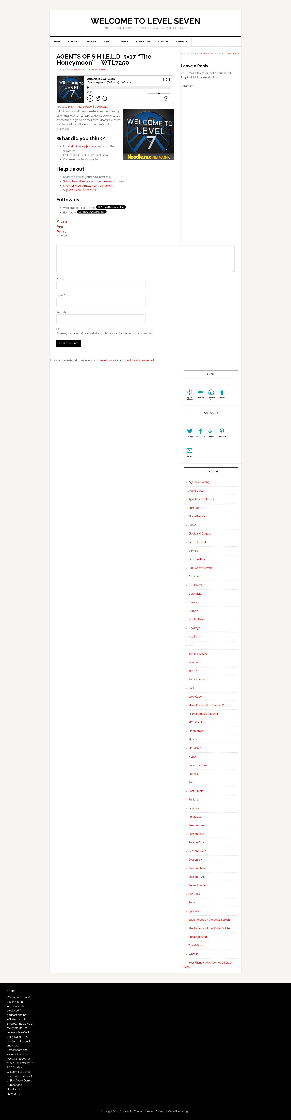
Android (222, 398)
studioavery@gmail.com (86, 146)
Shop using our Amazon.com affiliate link (88, 185)
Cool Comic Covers (200, 568)
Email (60, 295)
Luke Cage (195, 696)
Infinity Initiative (197, 653)
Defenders (194, 593)
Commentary (196, 559)
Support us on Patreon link (79, 190)
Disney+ (193, 610)
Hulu (191, 645)
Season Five (233, 53)
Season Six (195, 859)
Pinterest (222, 437)
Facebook (200, 437)
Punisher (193, 799)
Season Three (197, 868)
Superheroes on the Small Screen (209, 919)
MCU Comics (196, 722)
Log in (186, 1111)
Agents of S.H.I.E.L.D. (205, 53)
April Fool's (195, 507)
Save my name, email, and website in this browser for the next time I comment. (105, 333)
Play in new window (80, 106)
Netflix (192, 756)
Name (61, 278)
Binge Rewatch (197, 516)
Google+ (211, 437)
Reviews (193, 808)
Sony (191, 902)
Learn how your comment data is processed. (126, 360)
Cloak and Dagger (199, 533)
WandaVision (196, 945)
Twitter (190, 437)
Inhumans (194, 662)
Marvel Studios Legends (203, 713)
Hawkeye (194, 628)
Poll (190, 782)
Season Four (196, 833)
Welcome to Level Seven (145, 21)
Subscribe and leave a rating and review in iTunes (93, 181)
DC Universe (196, 585)
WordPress (175, 1111)
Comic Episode (197, 542)
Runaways (194, 816)
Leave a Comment (97, 69)
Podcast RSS (211, 399)
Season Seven (197, 851)
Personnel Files (197, 765)
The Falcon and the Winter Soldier (209, 928)
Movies (192, 739)
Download (100, 106)
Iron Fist (193, 670)
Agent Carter (196, 490)
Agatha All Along (198, 482)
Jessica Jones (196, 679)
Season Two (196, 876)
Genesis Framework (157, 1111)
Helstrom (194, 636)
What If (193, 954)
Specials (193, 911)
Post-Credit (195, 791)
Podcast (221, 53)
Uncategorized (197, 936)
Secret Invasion (197, 885)
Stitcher (200, 398)
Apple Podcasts (189, 399)
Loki (191, 688)
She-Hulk (194, 894)
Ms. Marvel (195, 748)
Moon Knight (196, 731)
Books (192, 525)
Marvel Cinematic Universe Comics (209, 705)
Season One (196, 842)
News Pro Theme (132, 1111)
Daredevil (194, 576)
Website (61, 312)
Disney (192, 602)
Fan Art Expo (196, 619)
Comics (193, 550)
